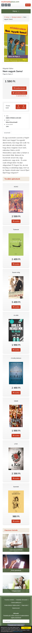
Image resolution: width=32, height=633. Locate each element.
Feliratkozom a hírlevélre (16, 625)
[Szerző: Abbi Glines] (16, 287)
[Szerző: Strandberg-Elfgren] (16, 458)
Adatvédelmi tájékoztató (12, 605)
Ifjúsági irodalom (17, 17)
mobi (23, 108)
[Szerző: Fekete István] (16, 244)
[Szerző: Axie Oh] (16, 201)
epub (18, 108)
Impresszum (16, 608)
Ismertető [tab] (7, 133)
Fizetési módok (9, 600)
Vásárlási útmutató (21, 600)
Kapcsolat (25, 605)
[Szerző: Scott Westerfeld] (16, 416)
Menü (15, 11)
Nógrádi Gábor (8, 68)
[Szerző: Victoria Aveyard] (16, 373)
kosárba (16, 221)
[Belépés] (2, 5)
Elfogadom (26, 627)
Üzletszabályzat (16, 603)
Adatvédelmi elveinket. (18, 631)
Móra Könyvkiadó (11, 122)
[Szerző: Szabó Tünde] (16, 330)
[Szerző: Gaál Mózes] (16, 501)
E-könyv (7, 17)
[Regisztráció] (6, 5)
